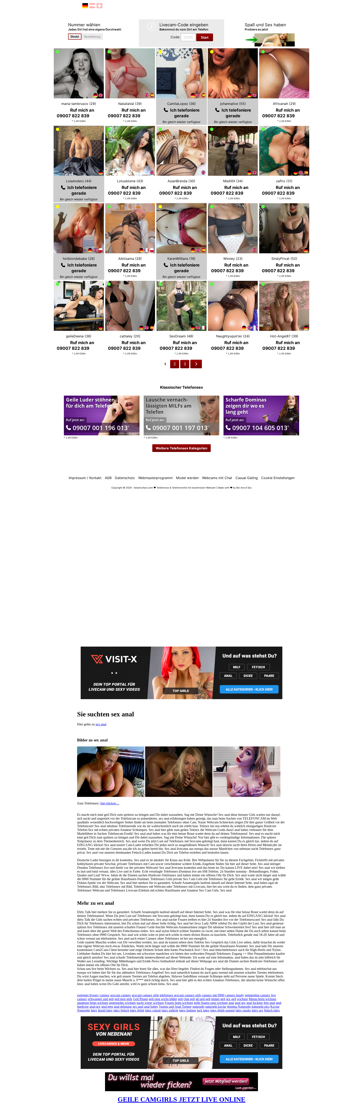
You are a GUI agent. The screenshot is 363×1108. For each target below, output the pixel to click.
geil (180, 999)
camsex (104, 995)
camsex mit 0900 (213, 995)
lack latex (203, 1010)
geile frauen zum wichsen (211, 1003)
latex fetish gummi (222, 1010)
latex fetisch (121, 1010)
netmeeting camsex (257, 995)
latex (94, 1010)
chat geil (189, 999)
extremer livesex (88, 995)
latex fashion (187, 1010)
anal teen (107, 1006)
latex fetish (137, 1010)
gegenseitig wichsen (122, 1003)
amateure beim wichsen (92, 1003)
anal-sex (94, 1006)
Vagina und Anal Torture (175, 1006)
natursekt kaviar (215, 1006)
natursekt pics (260, 1006)
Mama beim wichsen (262, 999)
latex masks (243, 1010)
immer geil (218, 999)
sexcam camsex (120, 995)
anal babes (151, 1006)
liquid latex (105, 1010)
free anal (269, 1003)
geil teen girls (123, 999)
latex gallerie (170, 1010)
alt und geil (203, 999)
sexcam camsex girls (145, 995)
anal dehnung (123, 1006)
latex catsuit (153, 1010)
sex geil (231, 999)
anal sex (240, 1003)
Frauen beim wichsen (179, 1003)
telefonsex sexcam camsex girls (180, 995)
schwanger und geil (101, 999)
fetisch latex (272, 1010)
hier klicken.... (109, 803)
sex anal (101, 724)
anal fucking (254, 1003)
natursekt (198, 1006)
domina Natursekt (239, 1006)
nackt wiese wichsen (150, 1003)
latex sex (257, 1010)
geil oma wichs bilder (163, 999)
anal (231, 1003)
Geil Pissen (140, 999)
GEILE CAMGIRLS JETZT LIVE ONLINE (181, 1099)
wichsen (242, 999)
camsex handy (234, 995)
